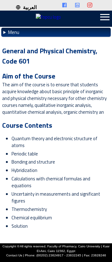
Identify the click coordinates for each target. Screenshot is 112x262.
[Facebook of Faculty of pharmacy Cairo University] (66, 5)
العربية (29, 7)
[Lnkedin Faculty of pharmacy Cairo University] (79, 5)
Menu (13, 32)
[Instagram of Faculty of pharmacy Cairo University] (91, 5)
